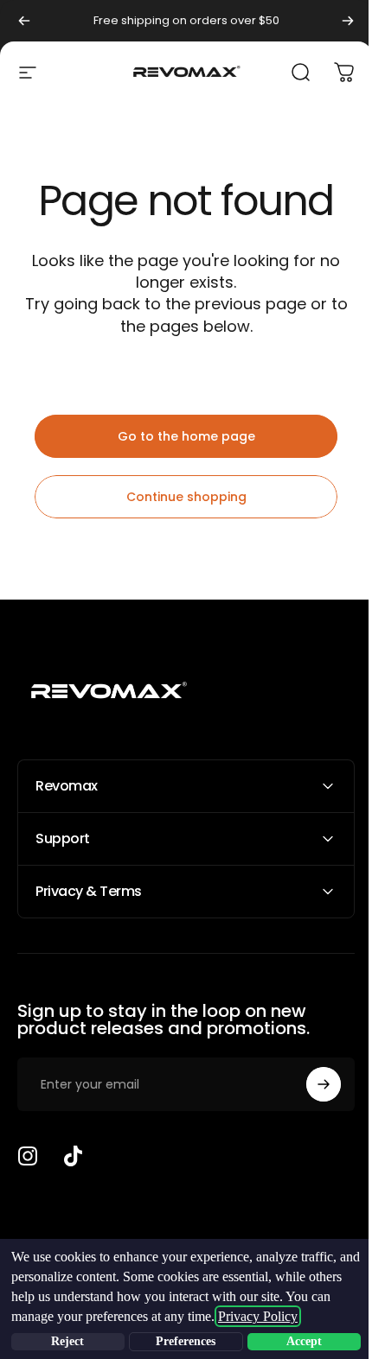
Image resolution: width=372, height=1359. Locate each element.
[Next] (348, 20)
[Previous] (24, 20)
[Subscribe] (310, 1084)
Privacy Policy (280, 1316)
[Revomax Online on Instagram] (27, 1156)
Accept (293, 1341)
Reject (65, 1341)
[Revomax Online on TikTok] (72, 1156)
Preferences (179, 1341)
